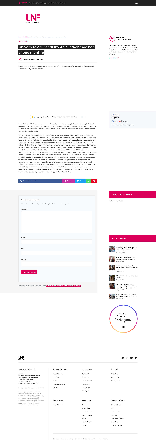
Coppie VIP (85, 377)
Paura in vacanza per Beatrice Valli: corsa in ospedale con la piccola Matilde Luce (126, 267)
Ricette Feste (114, 422)
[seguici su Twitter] (136, 358)
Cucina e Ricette (118, 400)
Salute (84, 418)
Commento (24, 209)
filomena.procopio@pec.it (30, 377)
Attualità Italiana (57, 374)
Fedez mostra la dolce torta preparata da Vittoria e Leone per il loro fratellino (126, 295)
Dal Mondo (56, 377)
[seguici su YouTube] (131, 358)
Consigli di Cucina (116, 405)
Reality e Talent (86, 387)
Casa (83, 405)
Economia (56, 381)
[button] (136, 3)
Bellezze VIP (85, 374)
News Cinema (115, 374)
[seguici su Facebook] (123, 358)
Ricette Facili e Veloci (117, 418)
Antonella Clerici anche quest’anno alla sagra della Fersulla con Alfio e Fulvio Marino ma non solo (126, 249)
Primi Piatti (114, 415)
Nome (23, 237)
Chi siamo (56, 439)
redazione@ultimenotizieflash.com (29, 375)
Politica (55, 387)
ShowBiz (114, 369)
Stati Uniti (27, 124)
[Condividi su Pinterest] (94, 181)
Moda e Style (86, 408)
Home (20, 37)
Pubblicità (94, 439)
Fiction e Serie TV (87, 381)
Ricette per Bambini (116, 425)
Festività (84, 425)
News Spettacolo (116, 381)
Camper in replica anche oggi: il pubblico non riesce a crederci (47, 3)
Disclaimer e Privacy (67, 439)
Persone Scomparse (59, 384)
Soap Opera (85, 391)
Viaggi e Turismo (87, 422)
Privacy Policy (103, 439)
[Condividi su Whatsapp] (88, 181)
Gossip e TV (87, 369)
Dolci (112, 408)
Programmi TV (86, 384)
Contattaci (86, 439)
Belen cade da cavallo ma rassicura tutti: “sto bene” (126, 277)
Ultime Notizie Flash (116, 201)
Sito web (23, 259)
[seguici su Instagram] (127, 358)
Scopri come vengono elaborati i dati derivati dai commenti (63, 285)
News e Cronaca (60, 369)
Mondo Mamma (86, 412)
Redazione (78, 439)
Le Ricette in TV (115, 412)
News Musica (115, 377)
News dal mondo (58, 405)
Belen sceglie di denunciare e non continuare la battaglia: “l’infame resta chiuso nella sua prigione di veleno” (126, 286)
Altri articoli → (114, 58)
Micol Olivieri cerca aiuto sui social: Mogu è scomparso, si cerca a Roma (125, 258)
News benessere (87, 415)
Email (23, 248)
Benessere (86, 400)
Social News (26, 37)
